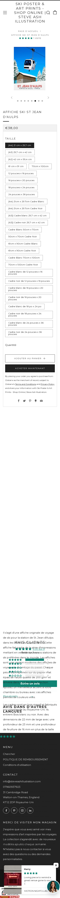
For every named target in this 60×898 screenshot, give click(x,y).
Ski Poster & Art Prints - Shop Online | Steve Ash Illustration (30, 12)
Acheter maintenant (30, 368)
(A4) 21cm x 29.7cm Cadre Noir (25, 208)
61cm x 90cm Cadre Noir (22, 250)
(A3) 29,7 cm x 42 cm (20, 152)
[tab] (17, 101)
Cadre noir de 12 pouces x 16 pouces (29, 281)
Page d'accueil (28, 31)
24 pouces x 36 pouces (21, 194)
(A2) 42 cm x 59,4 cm (20, 159)
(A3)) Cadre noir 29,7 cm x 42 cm (26, 222)
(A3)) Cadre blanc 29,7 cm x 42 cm (27, 215)
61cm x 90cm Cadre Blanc (23, 243)
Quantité (10, 345)
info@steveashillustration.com (22, 781)
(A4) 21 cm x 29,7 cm (19, 145)
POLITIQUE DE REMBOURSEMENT (25, 759)
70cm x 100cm (40, 166)
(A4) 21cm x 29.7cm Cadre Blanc (26, 201)
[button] (26, 38)
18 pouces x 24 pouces (21, 187)
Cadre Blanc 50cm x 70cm (23, 229)
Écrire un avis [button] (30, 683)
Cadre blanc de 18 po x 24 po (24, 306)
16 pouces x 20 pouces (21, 180)
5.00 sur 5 (39, 649)
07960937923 (11, 786)
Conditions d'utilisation (17, 764)
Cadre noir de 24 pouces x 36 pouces (25, 333)
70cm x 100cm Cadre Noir (23, 264)
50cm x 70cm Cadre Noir (22, 236)
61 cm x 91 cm (16, 166)
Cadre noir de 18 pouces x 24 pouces (24, 314)
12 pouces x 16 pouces (21, 173)
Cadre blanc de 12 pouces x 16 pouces (25, 272)
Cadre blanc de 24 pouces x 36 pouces (26, 323)
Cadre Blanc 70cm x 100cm (24, 257)
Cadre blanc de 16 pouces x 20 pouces (25, 289)
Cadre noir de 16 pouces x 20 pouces (24, 298)
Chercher (9, 754)
